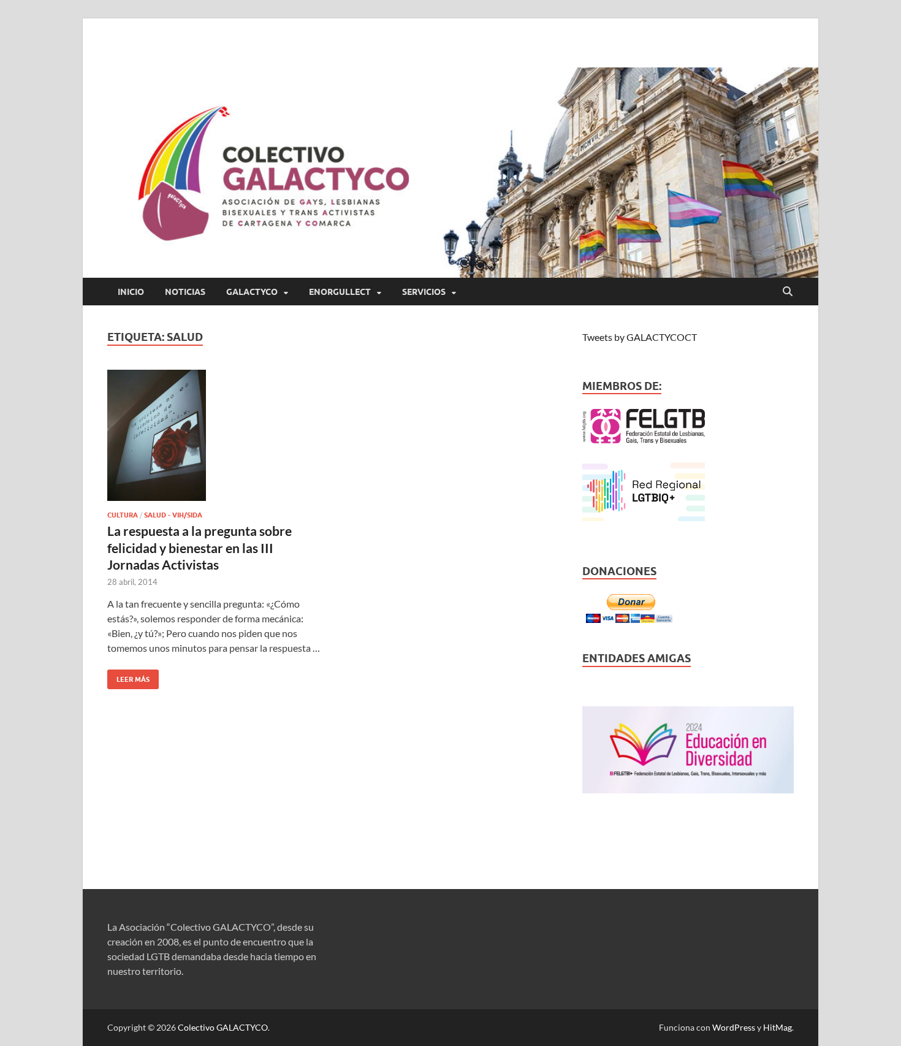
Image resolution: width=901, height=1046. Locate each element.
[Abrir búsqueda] (787, 292)
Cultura (122, 515)
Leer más (128, 677)
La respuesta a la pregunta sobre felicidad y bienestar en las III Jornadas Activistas (199, 547)
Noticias (185, 292)
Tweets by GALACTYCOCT (639, 337)
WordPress (733, 1027)
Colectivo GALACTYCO (223, 1027)
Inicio (131, 292)
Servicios (424, 292)
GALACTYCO (252, 292)
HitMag (777, 1027)
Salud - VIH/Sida (173, 515)
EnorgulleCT (340, 292)
